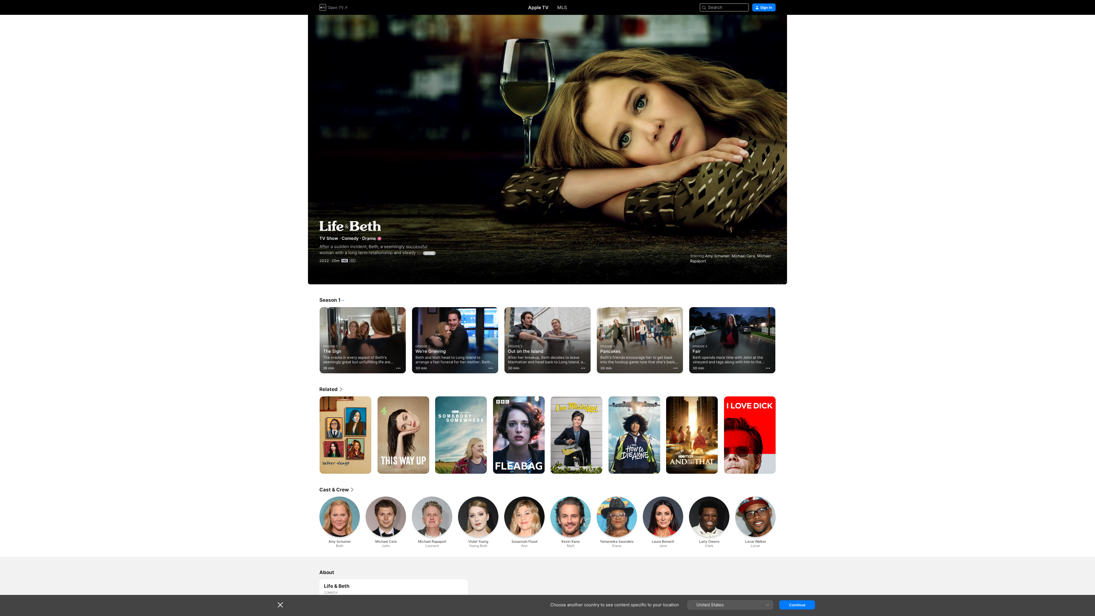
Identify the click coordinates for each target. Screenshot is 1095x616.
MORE (429, 253)
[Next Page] (781, 340)
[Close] (280, 604)
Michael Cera (743, 256)
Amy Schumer (717, 256)
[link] (331, 389)
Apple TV (538, 7)
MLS (562, 7)
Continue (797, 605)
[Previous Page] (314, 340)
